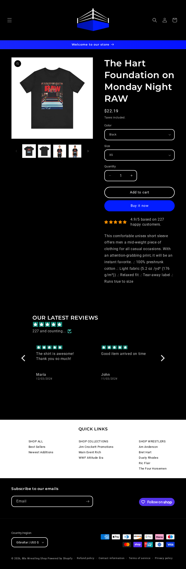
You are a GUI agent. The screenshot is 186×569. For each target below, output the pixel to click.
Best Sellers (37, 446)
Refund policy (85, 558)
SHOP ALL (36, 441)
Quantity (110, 166)
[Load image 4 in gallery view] (44, 151)
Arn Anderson (148, 446)
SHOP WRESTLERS (152, 441)
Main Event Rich (90, 452)
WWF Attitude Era (91, 457)
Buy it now (140, 206)
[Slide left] (16, 151)
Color (107, 125)
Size (107, 146)
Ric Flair (144, 463)
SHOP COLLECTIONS (93, 441)
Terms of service (139, 558)
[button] (10, 20)
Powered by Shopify (60, 558)
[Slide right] (88, 151)
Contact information (111, 558)
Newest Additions (41, 452)
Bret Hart (145, 452)
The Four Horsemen (152, 468)
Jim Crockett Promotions (96, 446)
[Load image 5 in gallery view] (59, 151)
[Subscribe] (88, 501)
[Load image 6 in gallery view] (75, 151)
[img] (95, 324)
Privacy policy (164, 558)
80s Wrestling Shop (34, 558)
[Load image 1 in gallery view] (29, 151)
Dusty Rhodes (148, 457)
